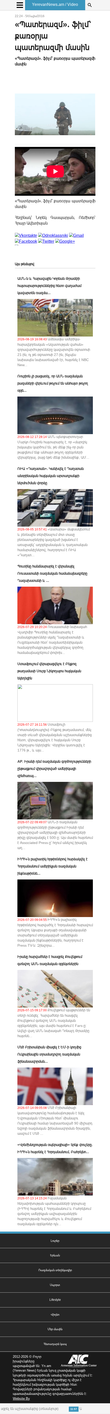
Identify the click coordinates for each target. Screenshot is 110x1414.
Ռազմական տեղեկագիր (55, 1270)
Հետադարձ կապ (55, 1344)
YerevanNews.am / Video (55, 4)
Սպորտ (55, 1285)
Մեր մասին (55, 1329)
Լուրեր (55, 1241)
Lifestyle (55, 1300)
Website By (21, 1398)
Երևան (55, 1255)
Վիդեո (55, 1314)
